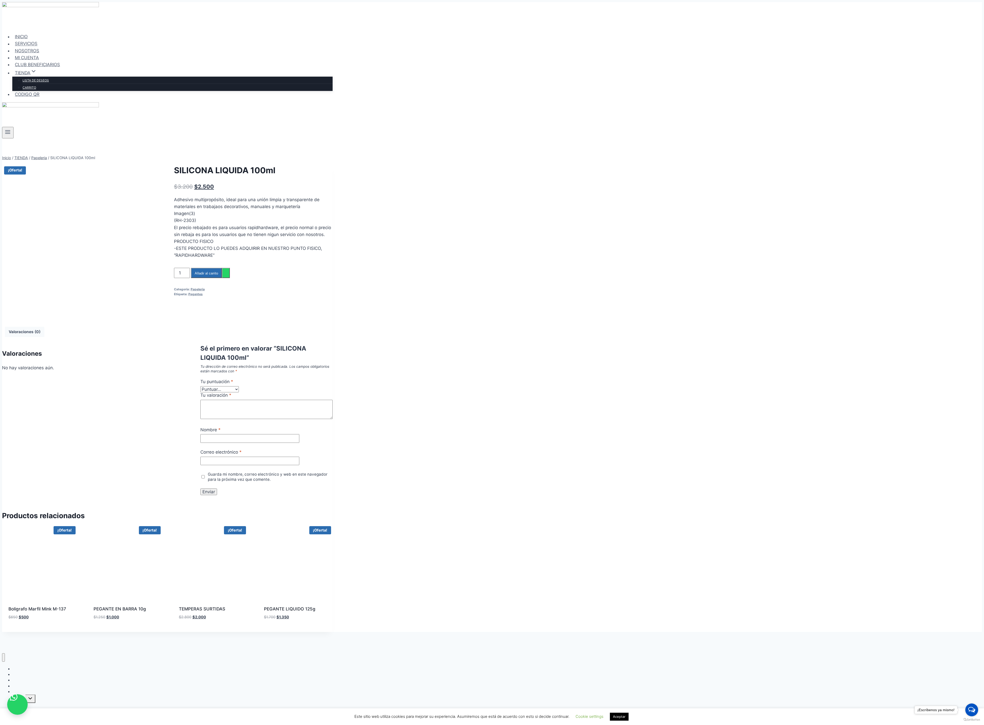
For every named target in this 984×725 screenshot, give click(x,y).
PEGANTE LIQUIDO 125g (289, 608)
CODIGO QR (27, 94)
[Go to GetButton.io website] (971, 719)
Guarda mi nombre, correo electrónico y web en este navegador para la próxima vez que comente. (267, 477)
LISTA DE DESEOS (36, 80)
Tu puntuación (216, 381)
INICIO (21, 36)
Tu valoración (215, 395)
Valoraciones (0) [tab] (24, 331)
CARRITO (29, 87)
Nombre (210, 429)
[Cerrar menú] (3, 657)
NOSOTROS (27, 50)
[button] (17, 704)
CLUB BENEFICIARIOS (37, 64)
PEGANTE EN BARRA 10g (120, 608)
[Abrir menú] (8, 132)
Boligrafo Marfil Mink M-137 (37, 608)
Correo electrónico (221, 452)
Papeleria (198, 289)
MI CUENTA (27, 57)
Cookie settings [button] (589, 716)
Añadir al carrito (206, 273)
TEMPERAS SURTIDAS (202, 608)
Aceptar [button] (619, 716)
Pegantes (195, 294)
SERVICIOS (26, 43)
